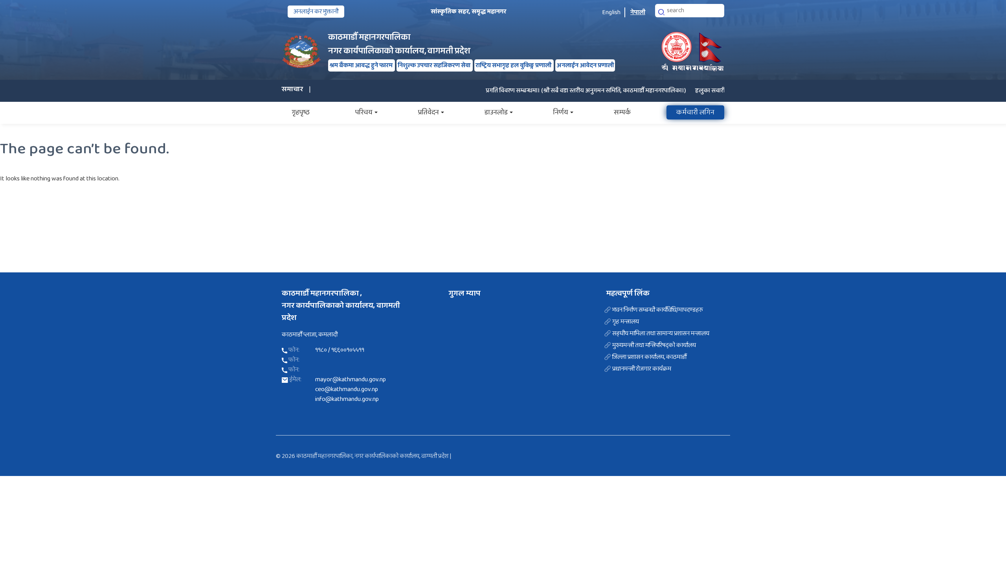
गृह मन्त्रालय (625, 322)
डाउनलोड (496, 112)
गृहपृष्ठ (301, 112)
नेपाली (637, 12)
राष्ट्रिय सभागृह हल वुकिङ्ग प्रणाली (514, 65)
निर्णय (560, 112)
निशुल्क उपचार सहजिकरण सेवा (435, 65)
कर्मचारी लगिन (695, 112)
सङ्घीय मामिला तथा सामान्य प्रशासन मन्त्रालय (660, 333)
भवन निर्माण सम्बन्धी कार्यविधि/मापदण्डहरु (657, 310)
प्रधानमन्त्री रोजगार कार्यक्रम (641, 369)
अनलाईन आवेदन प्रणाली (585, 65)
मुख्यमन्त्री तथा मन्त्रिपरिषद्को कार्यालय (654, 345)
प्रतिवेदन (428, 112)
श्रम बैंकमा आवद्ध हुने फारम (361, 65)
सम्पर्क (622, 112)
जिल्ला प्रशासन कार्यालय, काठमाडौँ (649, 357)
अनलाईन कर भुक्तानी (316, 12)
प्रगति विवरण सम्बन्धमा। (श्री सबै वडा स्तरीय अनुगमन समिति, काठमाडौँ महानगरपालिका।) (570, 91)
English (611, 12)
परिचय (364, 112)
